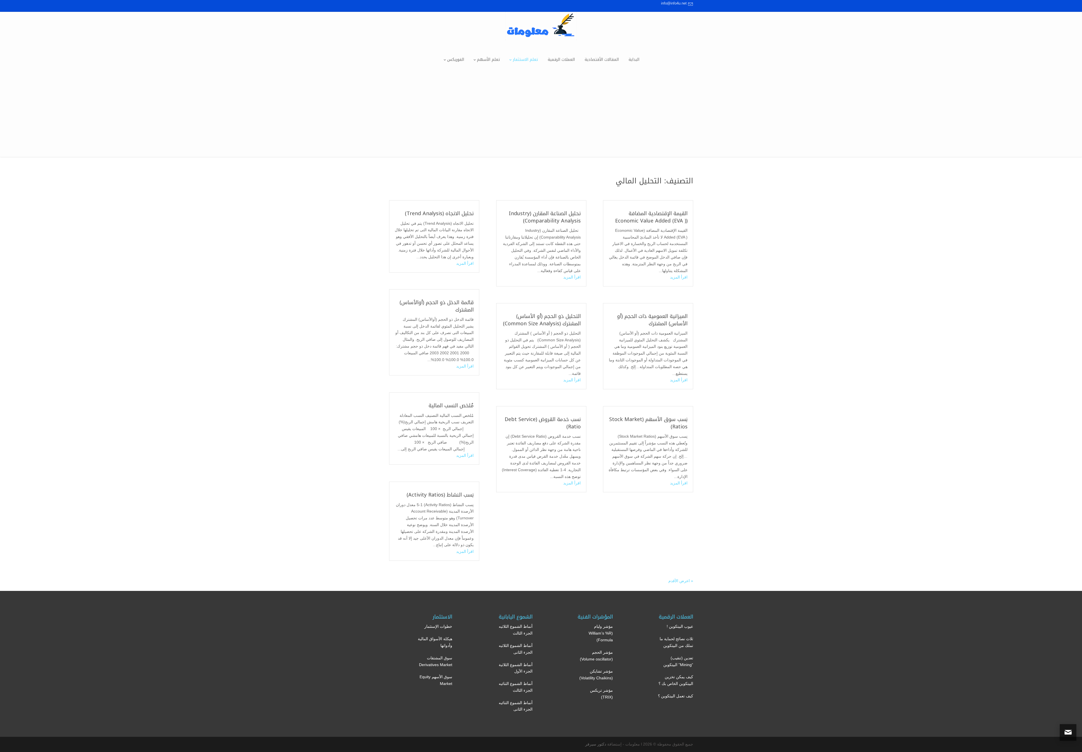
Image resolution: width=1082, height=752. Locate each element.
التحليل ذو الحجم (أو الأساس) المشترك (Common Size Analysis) (542, 320)
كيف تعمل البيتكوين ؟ (675, 696)
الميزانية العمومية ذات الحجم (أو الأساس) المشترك (652, 320)
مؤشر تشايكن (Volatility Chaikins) (596, 674)
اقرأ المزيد (679, 277)
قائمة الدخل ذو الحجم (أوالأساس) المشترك (437, 306)
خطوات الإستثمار (438, 626)
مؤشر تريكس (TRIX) (601, 693)
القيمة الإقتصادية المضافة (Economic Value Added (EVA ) (651, 217)
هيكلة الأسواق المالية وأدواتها (435, 642)
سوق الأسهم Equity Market (436, 680)
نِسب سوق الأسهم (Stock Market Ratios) (648, 423)
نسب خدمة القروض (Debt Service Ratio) (543, 423)
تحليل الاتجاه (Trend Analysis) (439, 213)
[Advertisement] (541, 117)
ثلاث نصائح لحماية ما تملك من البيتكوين (676, 642)
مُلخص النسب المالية (451, 405)
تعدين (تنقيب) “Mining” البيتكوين (678, 661)
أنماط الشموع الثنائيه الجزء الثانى (516, 706)
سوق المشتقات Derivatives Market (435, 661)
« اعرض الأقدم (680, 581)
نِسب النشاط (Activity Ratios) (440, 495)
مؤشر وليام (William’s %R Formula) (601, 633)
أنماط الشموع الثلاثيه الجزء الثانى (516, 649)
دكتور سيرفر (595, 744)
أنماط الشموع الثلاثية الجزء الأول (516, 668)
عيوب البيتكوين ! (680, 626)
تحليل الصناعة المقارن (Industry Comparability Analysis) (545, 217)
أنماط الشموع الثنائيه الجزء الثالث (516, 687)
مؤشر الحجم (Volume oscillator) (596, 655)
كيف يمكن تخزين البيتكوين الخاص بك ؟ (675, 680)
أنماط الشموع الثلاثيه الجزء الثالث (516, 629)
